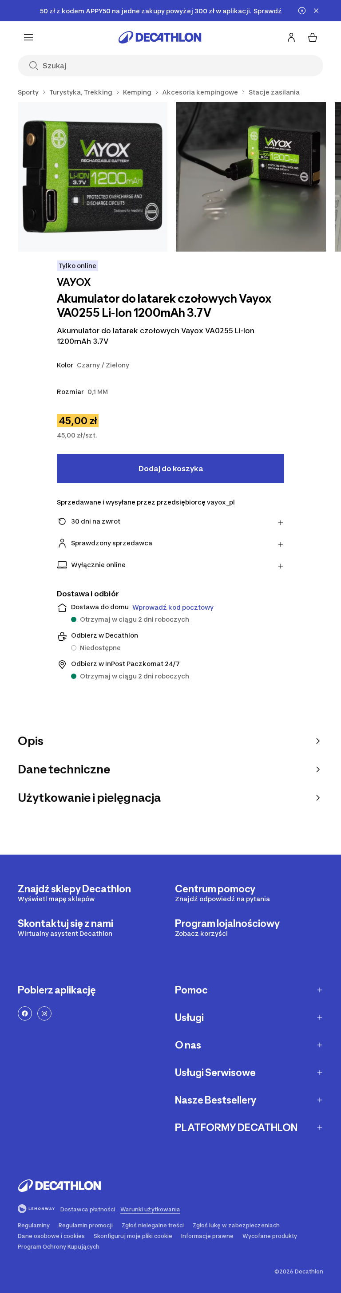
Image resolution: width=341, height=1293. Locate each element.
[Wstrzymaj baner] (302, 11)
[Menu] (28, 37)
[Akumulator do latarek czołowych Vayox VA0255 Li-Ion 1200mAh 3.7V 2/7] (251, 177)
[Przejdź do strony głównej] (160, 37)
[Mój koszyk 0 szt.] (312, 37)
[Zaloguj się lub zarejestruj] (291, 37)
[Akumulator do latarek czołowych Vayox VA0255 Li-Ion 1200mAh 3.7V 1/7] (92, 177)
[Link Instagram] (44, 1013)
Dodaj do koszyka (171, 468)
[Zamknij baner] (316, 11)
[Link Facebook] (25, 1013)
